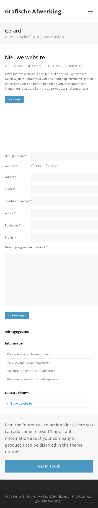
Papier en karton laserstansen (28, 354)
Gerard (36, 66)
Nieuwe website (25, 57)
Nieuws (55, 66)
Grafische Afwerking (33, 11)
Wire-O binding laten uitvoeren (28, 362)
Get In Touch (49, 466)
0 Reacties (75, 66)
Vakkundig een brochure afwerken (31, 371)
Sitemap (64, 496)
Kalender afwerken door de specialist (33, 379)
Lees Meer (14, 99)
